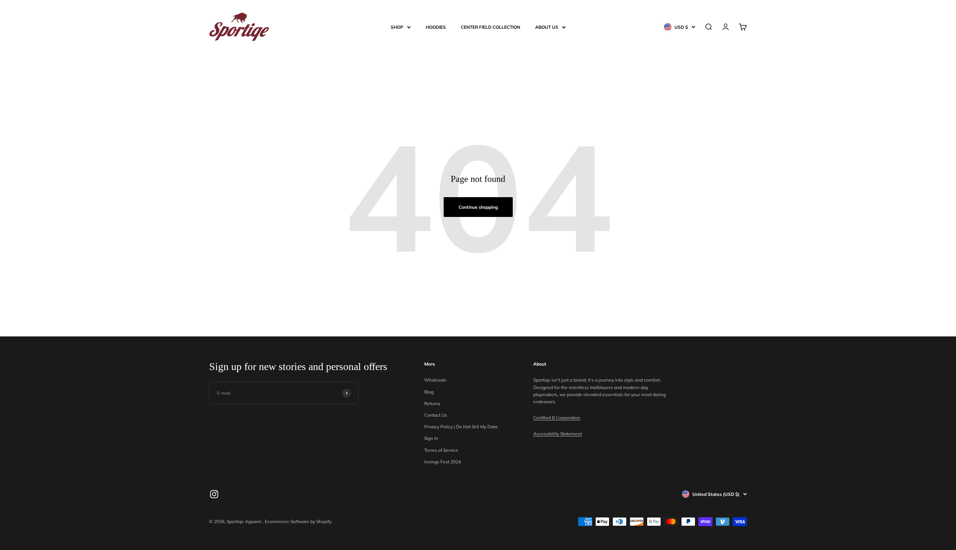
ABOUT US (546, 27)
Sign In (431, 438)
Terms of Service (441, 450)
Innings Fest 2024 (442, 461)
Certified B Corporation (556, 417)
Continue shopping (478, 207)
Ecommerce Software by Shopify (298, 521)
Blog (429, 392)
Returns (432, 403)
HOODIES (436, 27)
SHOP (397, 27)
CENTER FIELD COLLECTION (490, 27)
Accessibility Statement (557, 433)
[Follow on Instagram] (214, 494)
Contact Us (435, 415)
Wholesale (435, 380)
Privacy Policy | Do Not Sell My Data (460, 426)
